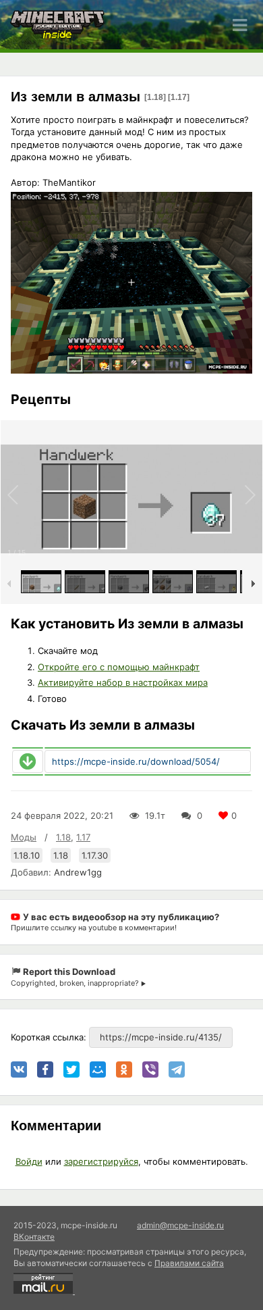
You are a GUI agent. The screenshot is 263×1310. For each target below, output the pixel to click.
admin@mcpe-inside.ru (180, 1225)
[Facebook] (45, 1069)
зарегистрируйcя (101, 1161)
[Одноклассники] (124, 1069)
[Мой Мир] (98, 1069)
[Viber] (150, 1069)
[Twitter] (71, 1069)
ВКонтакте (34, 1237)
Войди (29, 1161)
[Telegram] (177, 1069)
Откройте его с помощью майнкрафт (119, 666)
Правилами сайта (189, 1263)
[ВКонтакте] (19, 1069)
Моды (23, 837)
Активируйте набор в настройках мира (123, 682)
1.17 (83, 837)
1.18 (63, 837)
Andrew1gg (78, 872)
